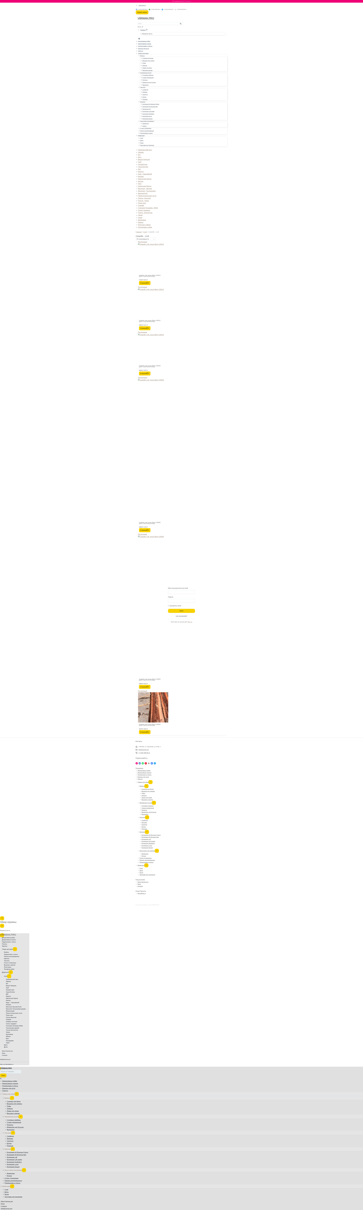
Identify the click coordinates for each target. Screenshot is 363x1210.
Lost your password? (181, 616)
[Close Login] (2, 918)
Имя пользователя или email (178, 588)
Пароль (170, 597)
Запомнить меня (175, 606)
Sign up (190, 622)
